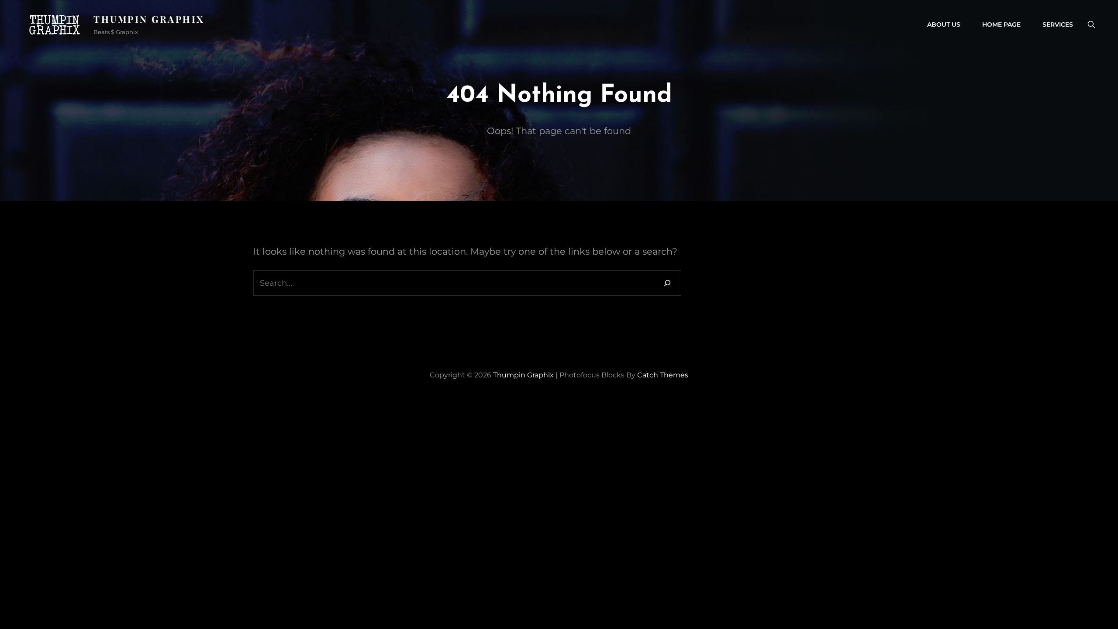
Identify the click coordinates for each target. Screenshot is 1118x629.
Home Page (1001, 24)
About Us (943, 24)
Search (1091, 24)
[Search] (667, 283)
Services (1057, 24)
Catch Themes (662, 375)
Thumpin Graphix (149, 19)
